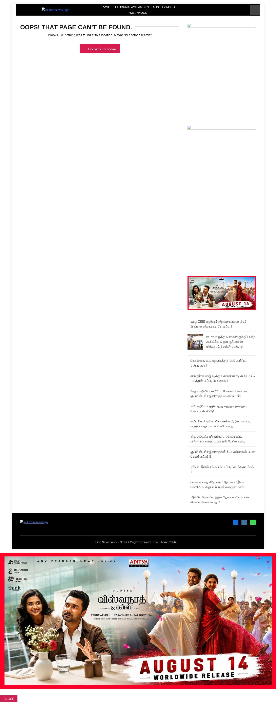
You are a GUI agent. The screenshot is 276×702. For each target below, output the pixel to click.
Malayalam (134, 7)
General (149, 7)
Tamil (105, 6)
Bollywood (165, 7)
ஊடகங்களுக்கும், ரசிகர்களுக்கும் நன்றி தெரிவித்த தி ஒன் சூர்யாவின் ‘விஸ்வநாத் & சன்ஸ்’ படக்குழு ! (231, 341)
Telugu (119, 7)
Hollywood (138, 12)
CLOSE (8, 699)
